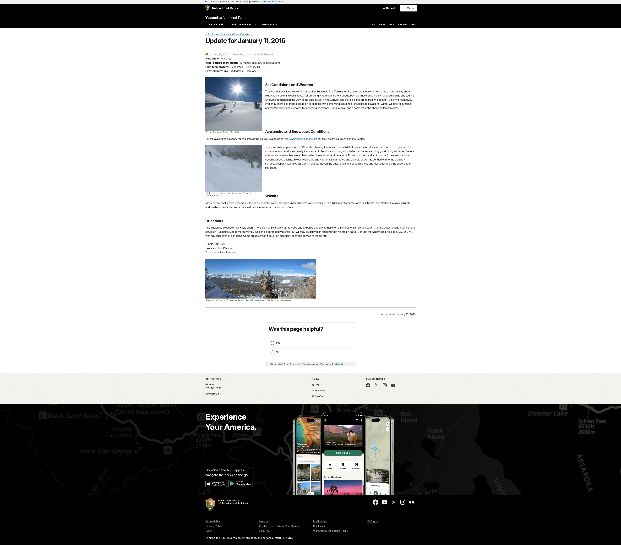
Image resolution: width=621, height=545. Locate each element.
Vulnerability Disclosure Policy (330, 530)
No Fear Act (320, 521)
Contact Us (212, 393)
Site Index (320, 390)
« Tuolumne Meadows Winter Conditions (229, 34)
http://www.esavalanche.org (300, 138)
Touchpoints (337, 364)
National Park (225, 17)
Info (373, 24)
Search (391, 8)
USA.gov (372, 521)
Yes (278, 342)
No (277, 352)
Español (318, 396)
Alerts (382, 24)
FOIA (208, 530)
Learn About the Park (243, 24)
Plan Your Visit (216, 24)
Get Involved (268, 24)
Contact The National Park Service (279, 526)
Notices (263, 521)
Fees (413, 24)
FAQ (316, 384)
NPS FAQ (265, 530)
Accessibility (212, 521)
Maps (391, 24)
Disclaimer (319, 526)
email (287, 231)
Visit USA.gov (284, 538)
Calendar (402, 24)
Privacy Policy (213, 526)
